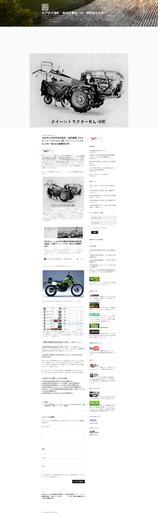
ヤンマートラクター (59, 404)
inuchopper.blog (103, 396)
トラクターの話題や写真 (49, 404)
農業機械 (46, 402)
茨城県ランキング (93, 434)
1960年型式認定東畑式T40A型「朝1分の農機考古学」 (58, 381)
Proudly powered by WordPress (49, 512)
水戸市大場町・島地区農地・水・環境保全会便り (74, 13)
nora (53, 135)
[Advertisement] (79, 40)
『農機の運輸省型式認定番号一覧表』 (56, 342)
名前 (43, 449)
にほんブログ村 (93, 423)
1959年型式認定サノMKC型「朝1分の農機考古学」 (102, 190)
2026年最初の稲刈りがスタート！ (98, 150)
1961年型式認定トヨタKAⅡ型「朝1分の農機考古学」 (58, 393)
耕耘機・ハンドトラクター (57, 405)
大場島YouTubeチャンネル (106, 350)
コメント (45, 426)
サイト (44, 466)
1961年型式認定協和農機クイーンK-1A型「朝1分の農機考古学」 (61, 385)
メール (44, 457)
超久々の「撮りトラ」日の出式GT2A (99, 174)
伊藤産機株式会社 (104, 327)
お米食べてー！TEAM (105, 367)
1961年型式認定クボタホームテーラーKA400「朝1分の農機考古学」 (62, 387)
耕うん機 (65, 162)
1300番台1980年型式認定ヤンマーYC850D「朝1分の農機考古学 (61, 383)
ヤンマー (44, 162)
